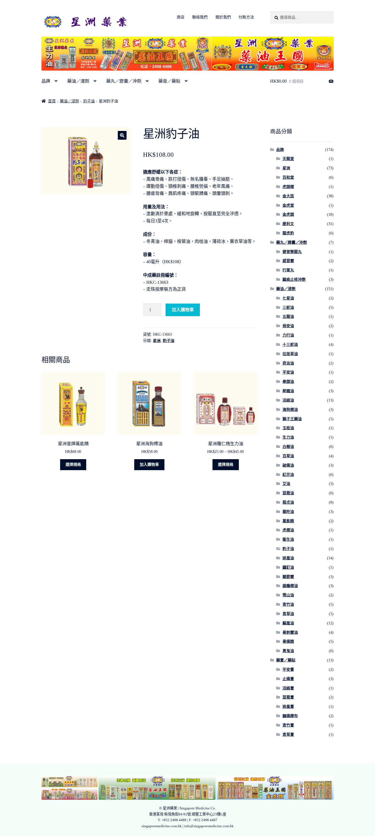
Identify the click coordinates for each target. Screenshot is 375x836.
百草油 (288, 456)
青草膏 (288, 735)
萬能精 (288, 521)
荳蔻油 (288, 493)
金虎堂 (288, 205)
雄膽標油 (290, 586)
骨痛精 (288, 641)
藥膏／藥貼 (169, 81)
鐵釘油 (288, 567)
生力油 (288, 437)
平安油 (288, 372)
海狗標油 (290, 410)
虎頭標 (288, 187)
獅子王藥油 (292, 419)
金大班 (288, 196)
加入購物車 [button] (149, 464)
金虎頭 (288, 214)
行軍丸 (288, 270)
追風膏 (288, 707)
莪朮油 (288, 502)
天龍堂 (288, 159)
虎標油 (288, 530)
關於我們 (223, 17)
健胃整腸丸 (292, 252)
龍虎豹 (288, 233)
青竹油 (288, 604)
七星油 (288, 298)
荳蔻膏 (288, 697)
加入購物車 (183, 309)
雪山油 (288, 595)
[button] (122, 135)
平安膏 (288, 669)
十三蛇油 (290, 345)
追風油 (288, 558)
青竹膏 (288, 725)
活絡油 (288, 400)
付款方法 (246, 17)
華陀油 (288, 512)
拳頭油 (288, 382)
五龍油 (288, 317)
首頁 (52, 101)
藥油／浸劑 (78, 81)
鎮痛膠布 (290, 716)
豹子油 (89, 101)
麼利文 (288, 224)
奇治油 (288, 363)
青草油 (288, 614)
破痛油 (288, 465)
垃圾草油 (290, 354)
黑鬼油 (288, 651)
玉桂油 (288, 428)
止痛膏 (288, 679)
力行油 (288, 335)
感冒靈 (288, 261)
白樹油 (288, 447)
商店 (180, 17)
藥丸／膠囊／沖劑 (123, 81)
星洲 (157, 341)
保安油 (288, 326)
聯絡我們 (200, 17)
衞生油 (288, 539)
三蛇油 (288, 307)
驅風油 (288, 623)
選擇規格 (73, 464)
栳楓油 (288, 391)
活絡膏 (288, 688)
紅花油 (288, 475)
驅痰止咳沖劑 (294, 279)
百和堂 (288, 177)
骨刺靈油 (290, 632)
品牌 (45, 81)
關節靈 (288, 577)
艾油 (286, 484)
